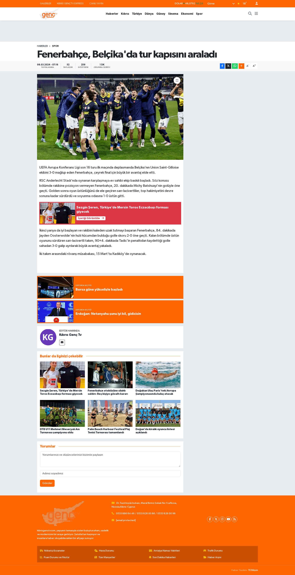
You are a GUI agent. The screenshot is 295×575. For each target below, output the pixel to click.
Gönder (47, 483)
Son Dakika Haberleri (164, 557)
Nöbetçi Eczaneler (54, 550)
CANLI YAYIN (96, 3)
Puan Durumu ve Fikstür (56, 557)
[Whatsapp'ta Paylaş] (235, 66)
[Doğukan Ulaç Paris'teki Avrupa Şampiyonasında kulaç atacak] (158, 374)
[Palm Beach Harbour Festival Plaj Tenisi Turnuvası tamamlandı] (110, 413)
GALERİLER (45, 3)
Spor (199, 13)
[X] (216, 519)
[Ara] (250, 14)
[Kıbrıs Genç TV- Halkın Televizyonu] (49, 14)
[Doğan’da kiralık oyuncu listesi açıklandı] (158, 413)
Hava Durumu (106, 550)
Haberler (112, 13)
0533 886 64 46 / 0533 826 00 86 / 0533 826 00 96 (145, 513)
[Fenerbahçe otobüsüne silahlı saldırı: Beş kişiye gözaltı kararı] (110, 374)
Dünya (149, 13)
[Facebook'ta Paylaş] (222, 66)
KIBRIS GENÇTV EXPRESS (70, 3)
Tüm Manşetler (107, 557)
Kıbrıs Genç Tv (70, 334)
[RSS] (234, 519)
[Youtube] (228, 519)
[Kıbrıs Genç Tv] (48, 337)
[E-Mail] (62, 342)
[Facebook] (210, 519)
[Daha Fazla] (241, 66)
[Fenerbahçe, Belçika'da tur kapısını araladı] (110, 117)
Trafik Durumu (215, 550)
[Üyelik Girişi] (255, 3)
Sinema (173, 13)
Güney (160, 13)
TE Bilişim (253, 570)
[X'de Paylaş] (228, 66)
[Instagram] (222, 519)
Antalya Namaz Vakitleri (167, 550)
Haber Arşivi (214, 557)
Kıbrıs (125, 13)
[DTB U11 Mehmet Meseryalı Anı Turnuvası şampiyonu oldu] (62, 413)
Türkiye (137, 13)
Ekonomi (187, 13)
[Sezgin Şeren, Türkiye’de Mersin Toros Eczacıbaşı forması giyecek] (62, 374)
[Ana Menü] (256, 14)
